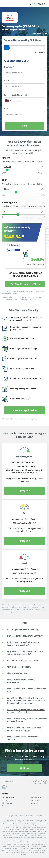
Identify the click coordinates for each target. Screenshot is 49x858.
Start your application (24, 410)
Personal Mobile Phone (13, 95)
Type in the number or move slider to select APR (22, 184)
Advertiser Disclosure (39, 33)
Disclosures (35, 803)
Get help (24, 768)
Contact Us (6, 806)
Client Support (7, 803)
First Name (9, 67)
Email (6, 109)
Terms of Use (35, 800)
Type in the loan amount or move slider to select (22, 162)
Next (24, 125)
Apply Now (24, 490)
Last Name (9, 81)
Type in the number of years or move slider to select (23, 206)
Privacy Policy (36, 797)
